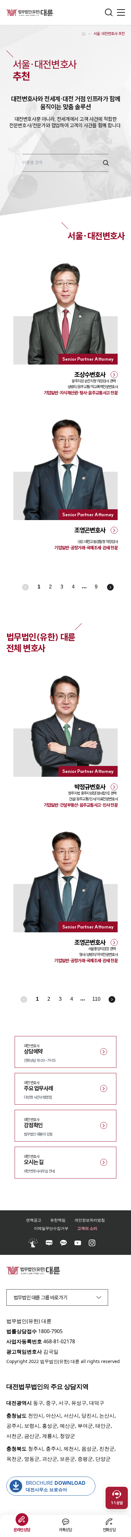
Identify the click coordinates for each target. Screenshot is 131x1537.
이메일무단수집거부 (51, 1228)
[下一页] (110, 587)
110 (96, 999)
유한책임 (58, 1220)
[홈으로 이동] (84, 34)
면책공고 (33, 1220)
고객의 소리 (87, 1228)
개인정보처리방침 (89, 1220)
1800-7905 (50, 1331)
